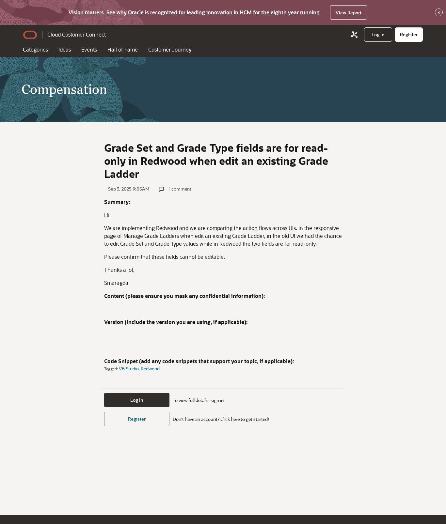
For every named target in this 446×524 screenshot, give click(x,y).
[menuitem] (378, 34)
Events (89, 49)
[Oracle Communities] (354, 35)
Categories (35, 49)
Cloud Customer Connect (76, 34)
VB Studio (129, 368)
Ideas (64, 49)
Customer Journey (169, 49)
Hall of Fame (122, 49)
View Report (348, 12)
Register (137, 419)
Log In (136, 400)
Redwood (150, 368)
